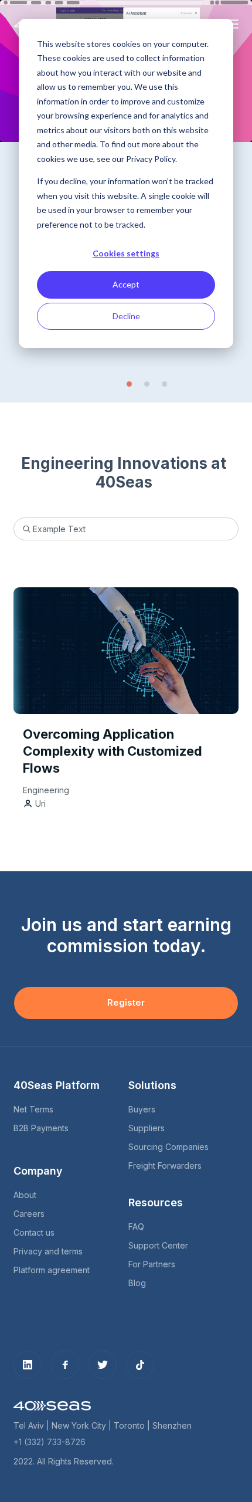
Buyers (141, 1109)
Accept (126, 284)
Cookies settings (126, 253)
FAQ (136, 1227)
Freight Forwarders (165, 1166)
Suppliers (146, 1128)
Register (126, 1002)
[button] (129, 384)
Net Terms (33, 1109)
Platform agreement (51, 1270)
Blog (137, 1283)
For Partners (151, 1264)
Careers (29, 1214)
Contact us (34, 1232)
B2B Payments (41, 1128)
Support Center (158, 1245)
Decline (126, 316)
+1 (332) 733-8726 (49, 1442)
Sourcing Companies (168, 1147)
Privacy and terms (48, 1251)
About (24, 1195)
